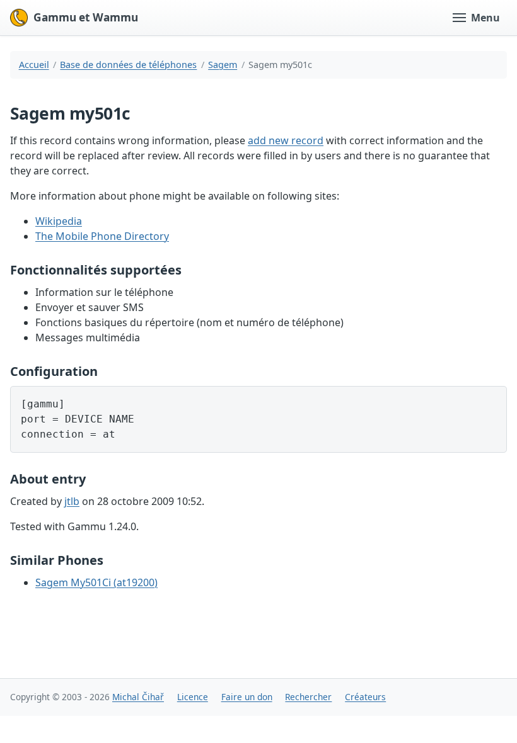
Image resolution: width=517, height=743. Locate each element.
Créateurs (365, 697)
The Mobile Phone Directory (102, 236)
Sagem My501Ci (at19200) (96, 582)
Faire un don (246, 697)
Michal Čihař (138, 697)
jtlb (71, 501)
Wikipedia (58, 221)
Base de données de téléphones (128, 65)
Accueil (34, 65)
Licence (192, 697)
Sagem (222, 65)
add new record (285, 140)
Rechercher (308, 697)
